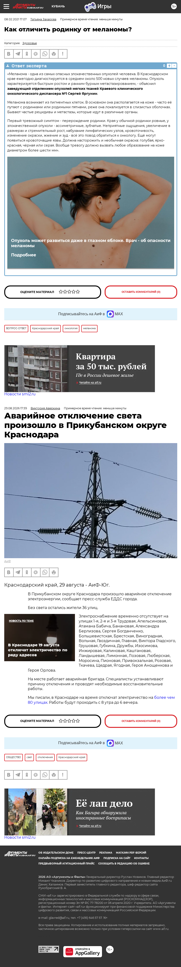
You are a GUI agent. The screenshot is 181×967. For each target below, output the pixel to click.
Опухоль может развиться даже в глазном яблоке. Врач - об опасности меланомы (90, 243)
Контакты (141, 858)
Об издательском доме (56, 852)
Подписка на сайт (116, 858)
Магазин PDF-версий (131, 852)
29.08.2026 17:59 (15, 408)
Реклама (105, 852)
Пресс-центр (86, 852)
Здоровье (29, 43)
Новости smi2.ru (20, 394)
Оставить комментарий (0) (141, 292)
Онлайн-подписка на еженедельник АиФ (69, 858)
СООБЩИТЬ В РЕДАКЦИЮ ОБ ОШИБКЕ (124, 863)
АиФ (7, 561)
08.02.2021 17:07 (15, 19)
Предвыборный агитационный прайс (66, 863)
